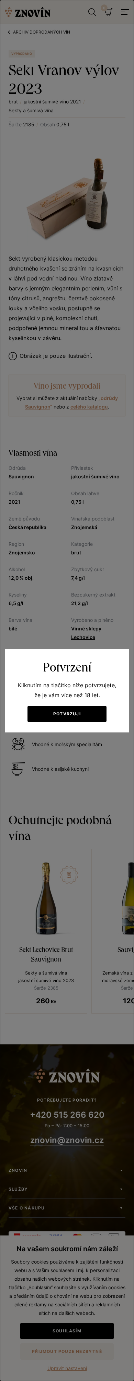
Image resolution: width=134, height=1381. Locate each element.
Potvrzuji (67, 713)
